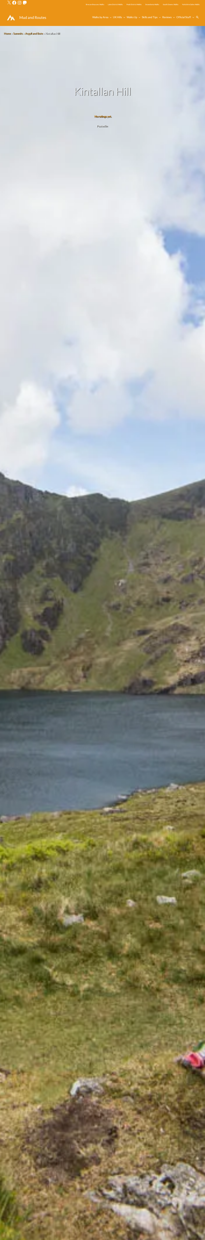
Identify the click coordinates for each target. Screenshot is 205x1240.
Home (7, 33)
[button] (197, 17)
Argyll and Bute (34, 33)
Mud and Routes (32, 17)
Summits (18, 33)
